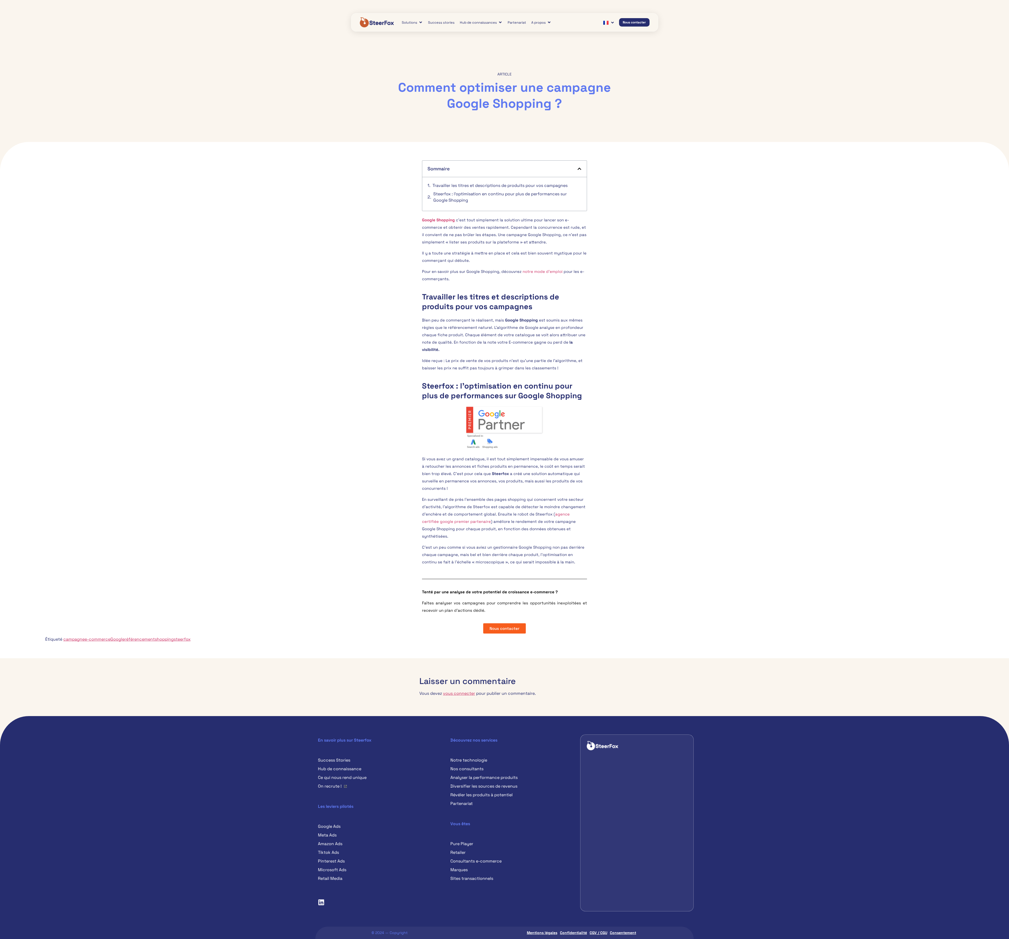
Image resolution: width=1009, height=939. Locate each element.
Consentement (623, 932)
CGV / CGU (598, 932)
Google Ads (329, 826)
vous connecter (459, 693)
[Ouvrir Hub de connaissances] (500, 22)
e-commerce (97, 639)
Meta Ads (327, 835)
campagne (74, 639)
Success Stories (334, 760)
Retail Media (330, 878)
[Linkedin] (321, 902)
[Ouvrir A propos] (549, 22)
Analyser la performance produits (484, 777)
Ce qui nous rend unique (342, 777)
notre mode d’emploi (543, 271)
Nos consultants (466, 769)
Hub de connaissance (339, 769)
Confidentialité (573, 932)
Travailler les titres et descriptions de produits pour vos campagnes (500, 185)
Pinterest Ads (331, 861)
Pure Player (461, 843)
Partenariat (461, 803)
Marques (459, 869)
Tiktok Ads (328, 852)
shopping (164, 639)
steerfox (182, 639)
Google (117, 639)
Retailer (458, 852)
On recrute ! (330, 786)
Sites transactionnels (471, 878)
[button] (579, 169)
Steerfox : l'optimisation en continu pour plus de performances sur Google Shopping (500, 197)
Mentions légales (542, 932)
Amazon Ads (330, 843)
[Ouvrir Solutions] (421, 22)
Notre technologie (468, 760)
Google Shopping (438, 219)
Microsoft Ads (332, 869)
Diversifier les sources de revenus (483, 786)
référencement (140, 639)
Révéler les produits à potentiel (481, 795)
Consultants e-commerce (476, 861)
